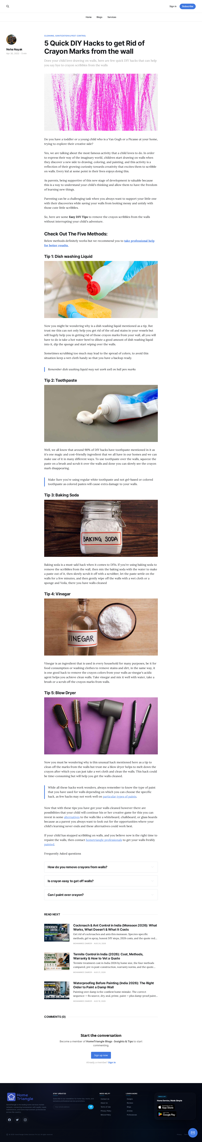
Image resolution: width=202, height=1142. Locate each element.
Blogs (99, 17)
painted (49, 844)
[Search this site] (7, 6)
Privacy (179, 1134)
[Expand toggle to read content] (152, 867)
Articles (130, 1111)
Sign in (172, 6)
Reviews (130, 1103)
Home (89, 17)
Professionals (132, 1115)
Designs (130, 1099)
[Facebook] (9, 1120)
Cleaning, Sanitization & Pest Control (65, 36)
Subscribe (187, 6)
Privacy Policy (106, 1111)
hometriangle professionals (104, 840)
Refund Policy (106, 1115)
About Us (104, 1103)
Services (111, 17)
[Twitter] (17, 1120)
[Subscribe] (91, 1107)
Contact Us (105, 1099)
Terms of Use (106, 1107)
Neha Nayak (14, 49)
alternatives (72, 817)
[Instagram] (25, 1120)
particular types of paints (119, 796)
